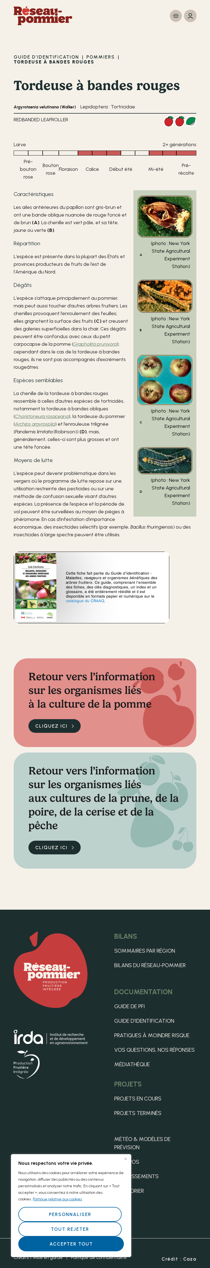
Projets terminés (137, 1113)
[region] (71, 1205)
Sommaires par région (144, 950)
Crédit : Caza (179, 1259)
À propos (126, 1162)
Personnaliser (70, 1214)
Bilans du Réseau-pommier (150, 965)
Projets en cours (137, 1098)
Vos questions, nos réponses (154, 1050)
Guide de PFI (129, 1006)
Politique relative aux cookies (57, 1199)
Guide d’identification (144, 1021)
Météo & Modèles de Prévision (142, 1143)
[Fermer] (125, 1158)
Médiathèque (132, 1064)
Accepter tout (71, 1244)
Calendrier (129, 1191)
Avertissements (136, 1176)
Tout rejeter (70, 1229)
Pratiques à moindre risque (151, 1035)
